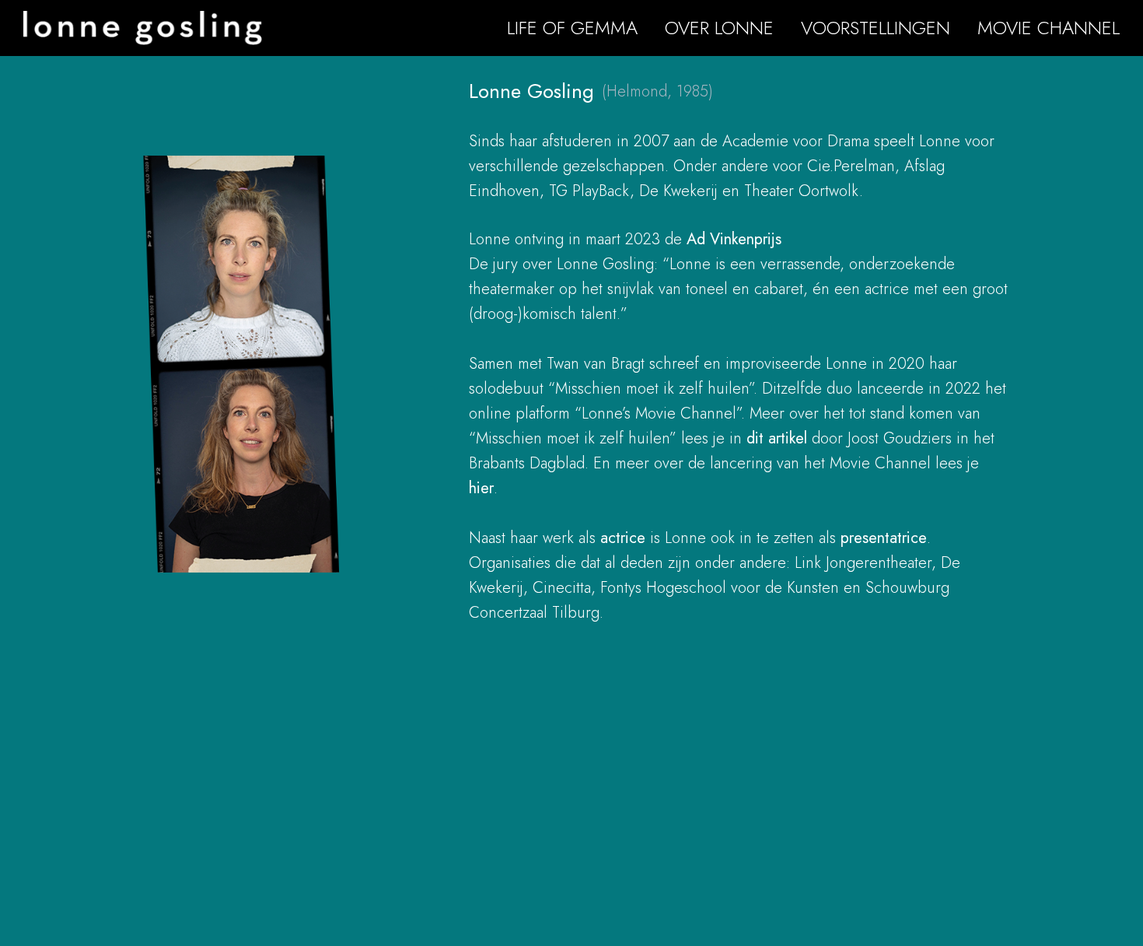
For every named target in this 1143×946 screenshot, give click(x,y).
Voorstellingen (875, 27)
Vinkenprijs (745, 239)
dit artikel (776, 438)
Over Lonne (719, 27)
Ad (698, 239)
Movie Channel (1048, 27)
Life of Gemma (572, 27)
